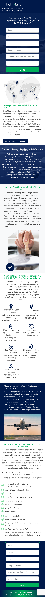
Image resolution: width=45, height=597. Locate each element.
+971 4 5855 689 (11, 11)
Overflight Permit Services (15, 141)
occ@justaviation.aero (13, 8)
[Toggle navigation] (35, 4)
